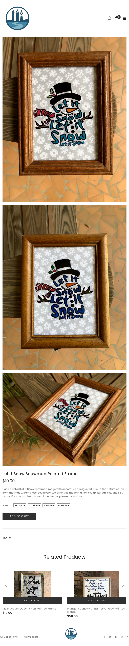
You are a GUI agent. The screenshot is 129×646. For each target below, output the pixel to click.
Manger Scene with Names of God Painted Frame (96, 610)
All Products (31, 636)
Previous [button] (6, 585)
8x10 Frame (63, 505)
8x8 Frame (49, 505)
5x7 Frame (34, 505)
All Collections (9, 636)
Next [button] (122, 585)
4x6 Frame (19, 505)
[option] (32, 593)
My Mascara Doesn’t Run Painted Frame (29, 609)
